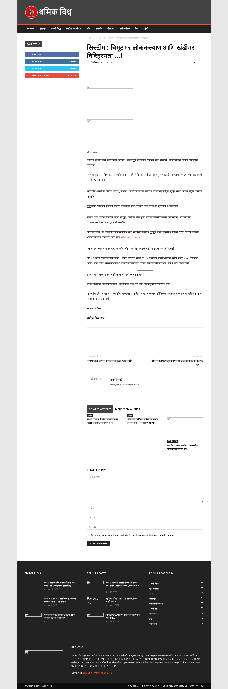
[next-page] (94, 456)
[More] (149, 75)
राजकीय (99, 28)
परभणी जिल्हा (56, 28)
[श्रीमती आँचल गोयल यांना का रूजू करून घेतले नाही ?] (94, 603)
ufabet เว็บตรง (130, 237)
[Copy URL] (141, 75)
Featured (100, 37)
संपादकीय (111, 28)
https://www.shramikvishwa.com (124, 385)
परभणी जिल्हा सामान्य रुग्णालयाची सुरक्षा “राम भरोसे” (110, 360)
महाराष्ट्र (42, 28)
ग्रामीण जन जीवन (73, 28)
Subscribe (71, 75)
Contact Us (196, 685)
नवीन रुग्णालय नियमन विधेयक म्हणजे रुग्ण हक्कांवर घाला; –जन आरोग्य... (60, 600)
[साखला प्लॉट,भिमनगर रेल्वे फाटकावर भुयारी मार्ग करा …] (95, 619)
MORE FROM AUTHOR (127, 409)
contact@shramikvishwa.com (97, 672)
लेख (136, 28)
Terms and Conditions (174, 685)
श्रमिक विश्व (125, 28)
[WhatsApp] (126, 75)
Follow (73, 61)
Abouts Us (134, 685)
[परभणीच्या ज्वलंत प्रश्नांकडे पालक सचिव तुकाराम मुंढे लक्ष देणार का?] (185, 430)
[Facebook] (110, 75)
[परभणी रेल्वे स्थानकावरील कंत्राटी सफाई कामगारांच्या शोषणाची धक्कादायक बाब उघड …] (95, 587)
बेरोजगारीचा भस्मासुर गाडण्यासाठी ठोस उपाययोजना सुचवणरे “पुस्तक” (177, 362)
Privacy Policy (150, 685)
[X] (118, 75)
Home (30, 28)
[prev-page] (89, 456)
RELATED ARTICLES (100, 409)
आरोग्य (88, 28)
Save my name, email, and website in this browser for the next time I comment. (133, 535)
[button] (199, 28)
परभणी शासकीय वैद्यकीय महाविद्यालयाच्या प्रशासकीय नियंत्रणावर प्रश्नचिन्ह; (59, 584)
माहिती (145, 28)
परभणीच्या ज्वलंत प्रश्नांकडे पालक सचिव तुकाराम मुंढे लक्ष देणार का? (59, 616)
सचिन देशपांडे (94, 62)
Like (75, 54)
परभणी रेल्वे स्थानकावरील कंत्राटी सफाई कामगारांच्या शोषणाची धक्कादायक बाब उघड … (122, 585)
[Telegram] (133, 75)
